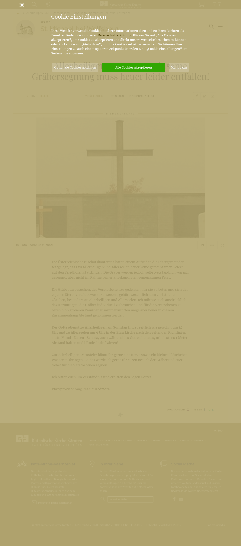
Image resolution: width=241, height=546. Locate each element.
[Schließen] (120, 5)
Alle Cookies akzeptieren (133, 67)
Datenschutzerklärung (114, 35)
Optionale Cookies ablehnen (75, 67)
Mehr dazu (179, 67)
